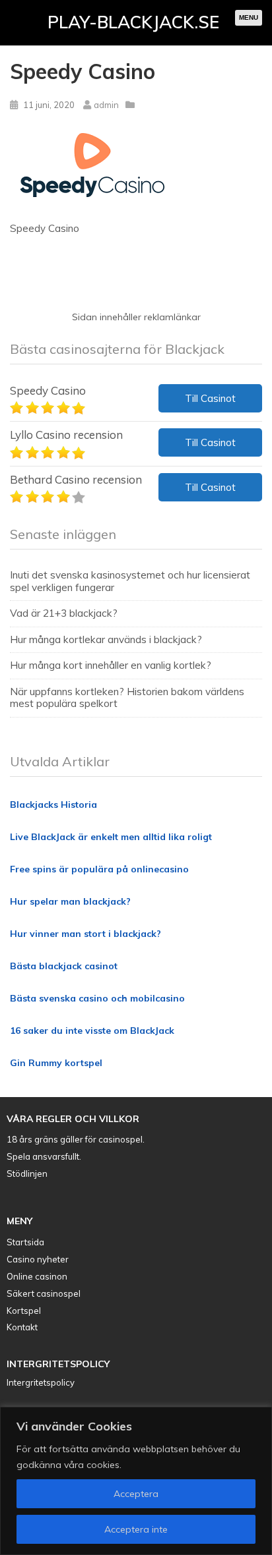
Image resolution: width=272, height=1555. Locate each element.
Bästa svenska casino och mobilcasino (97, 998)
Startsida (25, 1242)
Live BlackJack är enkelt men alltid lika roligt (111, 837)
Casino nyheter (38, 1259)
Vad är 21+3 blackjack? (64, 613)
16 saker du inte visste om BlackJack (92, 1030)
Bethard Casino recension (76, 479)
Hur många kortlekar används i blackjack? (106, 639)
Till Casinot (210, 398)
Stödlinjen (27, 1173)
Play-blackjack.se (133, 22)
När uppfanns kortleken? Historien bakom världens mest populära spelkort (127, 697)
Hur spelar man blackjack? (70, 901)
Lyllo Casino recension (66, 434)
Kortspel (24, 1310)
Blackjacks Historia (53, 804)
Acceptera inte (136, 1529)
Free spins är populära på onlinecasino (99, 869)
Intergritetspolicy (41, 1382)
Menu (248, 17)
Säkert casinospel (44, 1293)
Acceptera (136, 1494)
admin (106, 104)
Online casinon (37, 1276)
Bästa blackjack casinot (64, 966)
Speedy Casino (48, 390)
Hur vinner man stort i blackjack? (85, 934)
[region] (136, 1481)
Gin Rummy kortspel (56, 1063)
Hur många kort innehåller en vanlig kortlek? (110, 665)
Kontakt (22, 1327)
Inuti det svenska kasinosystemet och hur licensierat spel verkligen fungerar (130, 581)
